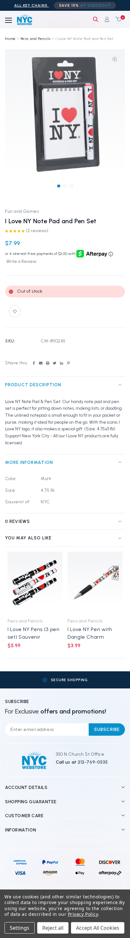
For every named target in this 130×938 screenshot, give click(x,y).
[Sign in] (107, 19)
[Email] (41, 363)
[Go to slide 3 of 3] (71, 186)
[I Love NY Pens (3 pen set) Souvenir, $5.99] (35, 583)
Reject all (52, 927)
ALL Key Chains (31, 5)
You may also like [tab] (28, 538)
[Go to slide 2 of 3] (64, 186)
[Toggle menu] (8, 20)
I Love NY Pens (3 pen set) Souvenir (33, 633)
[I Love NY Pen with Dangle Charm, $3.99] (95, 583)
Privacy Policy (83, 914)
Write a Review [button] (21, 261)
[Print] (48, 363)
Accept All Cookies (97, 927)
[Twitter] (54, 363)
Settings (19, 927)
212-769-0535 (93, 762)
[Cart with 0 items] (117, 19)
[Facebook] (34, 363)
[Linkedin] (61, 363)
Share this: (16, 363)
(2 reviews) (37, 230)
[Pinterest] (68, 363)
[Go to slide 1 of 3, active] (58, 186)
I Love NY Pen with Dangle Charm (90, 633)
